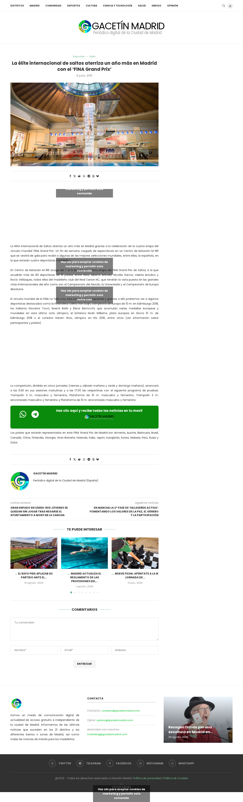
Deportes (73, 5)
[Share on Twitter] (74, 176)
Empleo (156, 5)
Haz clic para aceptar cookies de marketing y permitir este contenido (84, 189)
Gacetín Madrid (45, 473)
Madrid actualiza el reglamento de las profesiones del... (85, 577)
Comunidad (53, 5)
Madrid (35, 5)
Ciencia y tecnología (117, 5)
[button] (15, 565)
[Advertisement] (84, 355)
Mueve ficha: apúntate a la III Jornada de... (136, 575)
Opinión (172, 5)
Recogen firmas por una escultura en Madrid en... (190, 729)
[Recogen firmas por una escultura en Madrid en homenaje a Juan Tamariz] (198, 720)
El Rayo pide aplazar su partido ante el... (35, 575)
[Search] (224, 5)
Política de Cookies (175, 778)
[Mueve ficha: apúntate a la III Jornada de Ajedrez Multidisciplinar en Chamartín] (135, 553)
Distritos (17, 5)
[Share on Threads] (93, 176)
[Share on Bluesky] (97, 176)
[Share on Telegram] (89, 176)
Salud (142, 5)
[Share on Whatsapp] (84, 176)
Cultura (91, 5)
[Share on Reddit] (79, 176)
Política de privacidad (147, 778)
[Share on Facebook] (70, 176)
